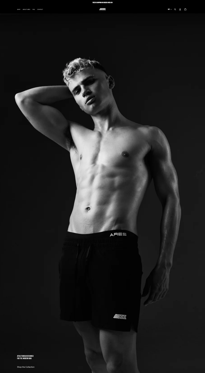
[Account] (180, 9)
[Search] (175, 9)
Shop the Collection (25, 367)
